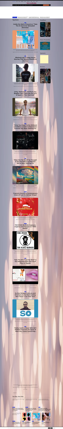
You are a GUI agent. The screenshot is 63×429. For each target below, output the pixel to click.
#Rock (25, 1)
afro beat (15, 387)
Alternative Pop (16, 187)
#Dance (36, 1)
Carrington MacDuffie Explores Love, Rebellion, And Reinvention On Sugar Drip (44, 409)
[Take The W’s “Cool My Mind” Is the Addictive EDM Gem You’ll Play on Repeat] (25, 275)
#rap (16, 1)
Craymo (20, 219)
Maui (25, 387)
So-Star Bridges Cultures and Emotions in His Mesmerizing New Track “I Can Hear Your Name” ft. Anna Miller (25, 295)
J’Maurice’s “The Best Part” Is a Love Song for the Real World (46, 423)
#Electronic (28, 1)
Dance (16, 86)
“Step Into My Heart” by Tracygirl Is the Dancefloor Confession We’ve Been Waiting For (25, 161)
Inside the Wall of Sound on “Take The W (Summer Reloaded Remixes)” (45, 17)
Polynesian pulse (35, 387)
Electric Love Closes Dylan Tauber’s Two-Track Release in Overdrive (18, 409)
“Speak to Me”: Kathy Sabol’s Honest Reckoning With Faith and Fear (34, 17)
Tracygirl (27, 187)
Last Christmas (25, 219)
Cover (18, 219)
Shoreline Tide (31, 86)
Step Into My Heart (23, 187)
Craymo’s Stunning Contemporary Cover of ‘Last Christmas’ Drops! (25, 194)
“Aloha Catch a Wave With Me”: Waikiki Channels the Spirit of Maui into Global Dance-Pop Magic (25, 330)
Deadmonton (19, 86)
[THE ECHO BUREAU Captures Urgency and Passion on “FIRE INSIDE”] (25, 240)
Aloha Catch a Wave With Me (20, 387)
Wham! (29, 219)
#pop (19, 1)
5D (15, 86)
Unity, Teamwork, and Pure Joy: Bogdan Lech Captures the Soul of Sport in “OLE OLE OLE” (25, 93)
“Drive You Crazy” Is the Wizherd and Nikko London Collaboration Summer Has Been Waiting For (25, 126)
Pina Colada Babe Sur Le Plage (29, 387)
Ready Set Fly (27, 287)
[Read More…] (33, 50)
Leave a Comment (35, 86)
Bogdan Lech (16, 119)
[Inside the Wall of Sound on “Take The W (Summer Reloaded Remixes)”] (25, 39)
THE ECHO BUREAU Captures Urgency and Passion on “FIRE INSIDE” (25, 226)
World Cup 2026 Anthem (30, 119)
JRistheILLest (27, 86)
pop (26, 119)
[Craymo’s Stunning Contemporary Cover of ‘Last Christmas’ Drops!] (25, 207)
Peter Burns (24, 62)
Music (25, 22)
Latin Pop (22, 119)
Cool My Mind (17, 287)
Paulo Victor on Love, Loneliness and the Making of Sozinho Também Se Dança (23, 18)
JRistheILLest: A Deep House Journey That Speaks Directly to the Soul (25, 59)
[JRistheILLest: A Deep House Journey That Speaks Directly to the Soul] (25, 73)
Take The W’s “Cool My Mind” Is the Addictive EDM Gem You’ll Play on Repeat (25, 261)
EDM (23, 86)
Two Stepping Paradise (30, 187)
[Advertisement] (31, 11)
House (25, 86)
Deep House (22, 86)
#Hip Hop (22, 1)
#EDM (31, 1)
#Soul (34, 1)
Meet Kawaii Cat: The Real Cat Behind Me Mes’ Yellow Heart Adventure (30, 409)
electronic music (24, 287)
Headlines (25, 223)
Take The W (30, 287)
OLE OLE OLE (24, 119)
